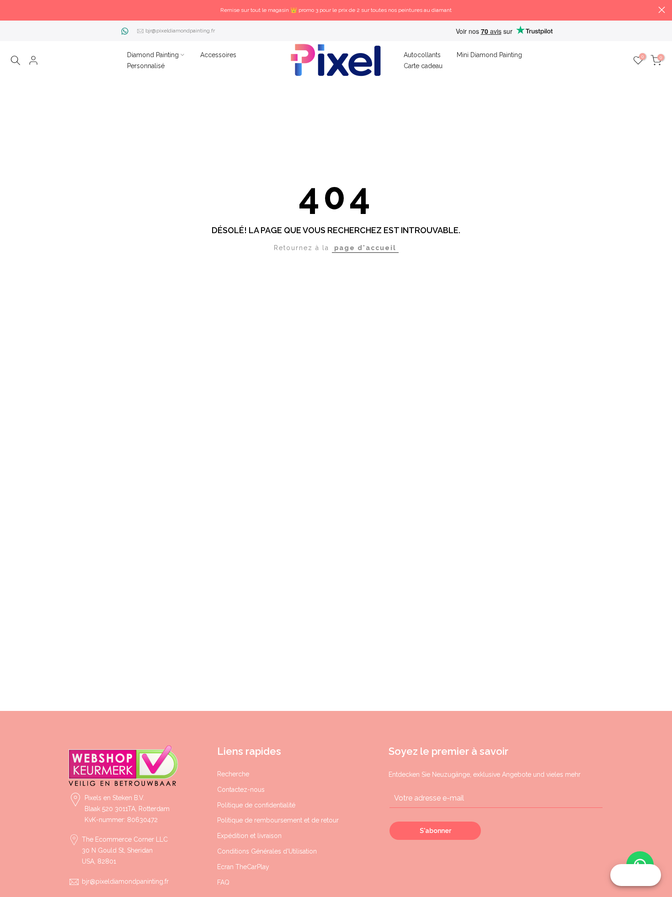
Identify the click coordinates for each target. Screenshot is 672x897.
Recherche (233, 774)
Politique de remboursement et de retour (278, 820)
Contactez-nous (241, 789)
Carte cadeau (423, 65)
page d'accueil (365, 247)
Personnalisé (146, 65)
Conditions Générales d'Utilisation (267, 851)
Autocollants (422, 55)
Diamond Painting (153, 55)
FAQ (223, 882)
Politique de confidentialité (256, 805)
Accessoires (218, 55)
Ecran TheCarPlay (243, 866)
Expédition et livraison (249, 835)
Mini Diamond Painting (489, 55)
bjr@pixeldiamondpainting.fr (180, 30)
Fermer (10, 9)
